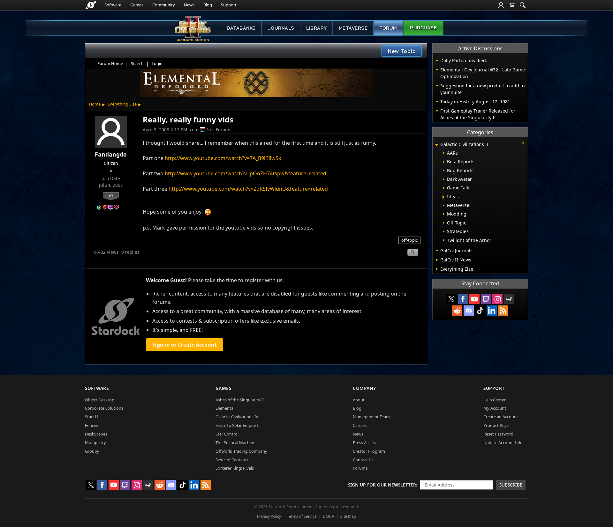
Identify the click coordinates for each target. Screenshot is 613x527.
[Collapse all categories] (522, 143)
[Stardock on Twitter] (451, 299)
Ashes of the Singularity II (240, 400)
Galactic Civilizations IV (237, 417)
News (189, 5)
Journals (281, 28)
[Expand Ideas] (444, 197)
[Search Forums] (522, 5)
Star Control (227, 434)
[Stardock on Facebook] (463, 299)
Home (95, 104)
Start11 (92, 417)
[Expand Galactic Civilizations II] (436, 145)
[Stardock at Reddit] (457, 310)
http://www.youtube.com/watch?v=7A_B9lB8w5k (223, 158)
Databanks (241, 28)
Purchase (423, 28)
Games (136, 5)
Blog (207, 5)
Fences (91, 425)
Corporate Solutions (104, 408)
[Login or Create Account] (501, 5)
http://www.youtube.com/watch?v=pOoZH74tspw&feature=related (245, 173)
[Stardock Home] (91, 5)
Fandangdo (111, 154)
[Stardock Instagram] (497, 299)
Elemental (225, 408)
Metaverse (353, 28)
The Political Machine (235, 442)
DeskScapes (96, 434)
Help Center (494, 400)
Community (163, 5)
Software (112, 5)
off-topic (409, 240)
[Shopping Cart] (512, 5)
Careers (360, 425)
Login (157, 63)
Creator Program (369, 451)
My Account (494, 408)
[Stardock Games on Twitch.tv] (486, 299)
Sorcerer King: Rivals (235, 468)
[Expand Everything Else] (437, 269)
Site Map (348, 516)
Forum (388, 28)
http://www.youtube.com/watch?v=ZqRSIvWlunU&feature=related (248, 188)
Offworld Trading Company (241, 451)
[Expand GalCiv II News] (437, 259)
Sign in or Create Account (184, 344)
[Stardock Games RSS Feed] (503, 310)
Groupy (92, 451)
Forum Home (110, 63)
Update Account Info (503, 442)
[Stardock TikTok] (480, 310)
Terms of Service (302, 516)
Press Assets (364, 442)
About (359, 400)
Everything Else (122, 104)
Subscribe (510, 485)
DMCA (328, 516)
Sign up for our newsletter (382, 485)
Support (229, 5)
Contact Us (363, 460)
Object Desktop (99, 400)
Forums (360, 468)
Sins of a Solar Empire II (238, 425)
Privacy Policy (269, 516)
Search (137, 63)
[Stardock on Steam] (509, 299)
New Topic (402, 51)
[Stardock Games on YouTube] (474, 299)
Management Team (371, 417)
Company (364, 388)
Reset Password (498, 434)
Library (316, 28)
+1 (111, 195)
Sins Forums (218, 130)
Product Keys (496, 425)
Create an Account (500, 417)
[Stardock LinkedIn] (491, 310)
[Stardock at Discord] (468, 310)
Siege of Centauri (232, 460)
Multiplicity (95, 442)
